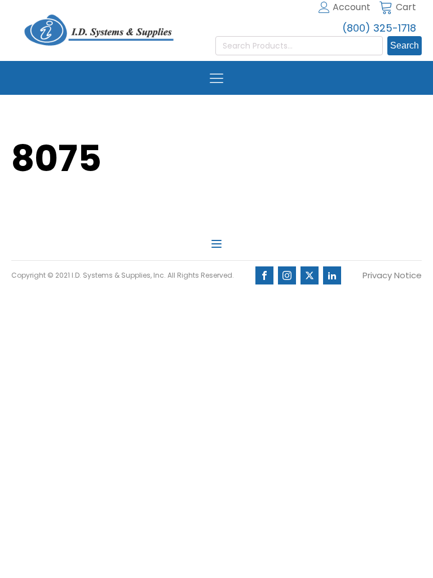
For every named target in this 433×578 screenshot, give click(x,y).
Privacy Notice (392, 275)
